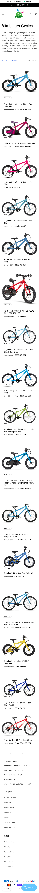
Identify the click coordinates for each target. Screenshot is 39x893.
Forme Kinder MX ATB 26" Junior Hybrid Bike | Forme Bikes (19, 623)
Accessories (9, 867)
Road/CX (7, 857)
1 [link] (10, 754)
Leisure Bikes (9, 852)
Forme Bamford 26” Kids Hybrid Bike (18, 740)
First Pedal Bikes (10, 847)
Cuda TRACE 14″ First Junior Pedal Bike (19, 143)
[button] (2, 13)
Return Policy (9, 807)
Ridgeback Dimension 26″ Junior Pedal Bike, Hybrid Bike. (19, 351)
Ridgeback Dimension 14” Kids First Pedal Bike (18, 662)
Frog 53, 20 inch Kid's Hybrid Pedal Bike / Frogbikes (17, 704)
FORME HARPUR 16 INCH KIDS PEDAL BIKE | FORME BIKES (19, 312)
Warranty (7, 812)
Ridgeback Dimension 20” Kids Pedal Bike (18, 222)
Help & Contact (10, 798)
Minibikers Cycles (16, 888)
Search (7, 817)
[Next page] (28, 753)
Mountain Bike (9, 862)
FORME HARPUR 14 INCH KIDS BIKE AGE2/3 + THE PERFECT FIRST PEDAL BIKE (19, 483)
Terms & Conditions (11, 822)
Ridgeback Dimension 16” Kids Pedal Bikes (18, 260)
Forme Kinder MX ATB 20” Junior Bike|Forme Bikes (16, 535)
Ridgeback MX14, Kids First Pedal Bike (19, 573)
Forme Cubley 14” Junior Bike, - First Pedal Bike (18, 105)
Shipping (7, 803)
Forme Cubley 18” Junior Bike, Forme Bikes (18, 391)
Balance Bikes (9, 842)
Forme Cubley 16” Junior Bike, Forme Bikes (18, 183)
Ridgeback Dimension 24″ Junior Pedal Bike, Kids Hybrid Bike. (19, 430)
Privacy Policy (9, 827)
